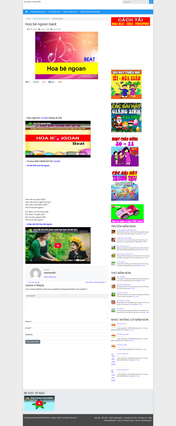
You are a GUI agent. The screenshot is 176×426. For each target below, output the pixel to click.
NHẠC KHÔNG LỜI (70, 12)
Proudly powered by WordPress (36, 418)
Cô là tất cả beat (122, 345)
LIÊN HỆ (97, 418)
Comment (31, 296)
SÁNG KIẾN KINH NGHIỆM (90, 12)
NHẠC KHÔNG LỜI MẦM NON (41, 18)
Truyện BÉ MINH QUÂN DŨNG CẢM (126, 230)
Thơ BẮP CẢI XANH (122, 293)
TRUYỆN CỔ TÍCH (130, 418)
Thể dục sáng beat (123, 354)
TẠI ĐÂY (44, 118)
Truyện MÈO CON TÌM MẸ (124, 238)
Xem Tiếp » (143, 234)
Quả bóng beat (121, 323)
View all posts (50, 277)
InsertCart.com (70, 418)
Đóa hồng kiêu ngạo (123, 246)
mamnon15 (56, 29)
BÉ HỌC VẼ (142, 418)
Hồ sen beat (33, 282)
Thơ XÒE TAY (120, 309)
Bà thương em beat (123, 370)
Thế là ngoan (121, 262)
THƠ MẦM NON (54, 12)
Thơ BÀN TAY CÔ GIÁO (123, 301)
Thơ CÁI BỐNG (121, 277)
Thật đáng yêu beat (123, 334)
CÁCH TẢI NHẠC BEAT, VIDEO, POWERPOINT (134, 420)
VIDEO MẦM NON (115, 418)
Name (28, 321)
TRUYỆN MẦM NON (37, 12)
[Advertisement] (66, 101)
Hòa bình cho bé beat (95, 282)
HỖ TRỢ (104, 418)
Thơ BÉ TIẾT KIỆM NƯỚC (124, 285)
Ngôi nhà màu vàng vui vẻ (125, 254)
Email (28, 328)
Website (29, 334)
